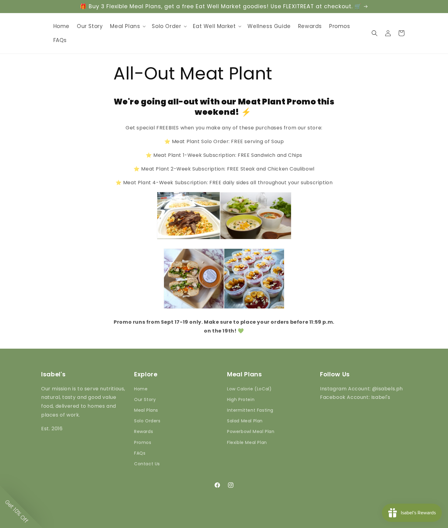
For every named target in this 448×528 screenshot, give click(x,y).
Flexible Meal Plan (247, 442)
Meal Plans (146, 410)
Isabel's (213, 522)
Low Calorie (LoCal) (249, 389)
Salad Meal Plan (245, 421)
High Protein (240, 399)
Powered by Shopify (240, 522)
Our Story (145, 399)
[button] (127, 26)
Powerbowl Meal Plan (250, 431)
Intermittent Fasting (250, 410)
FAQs (139, 453)
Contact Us (147, 464)
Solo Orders (147, 421)
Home (141, 389)
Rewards (143, 431)
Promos (142, 442)
